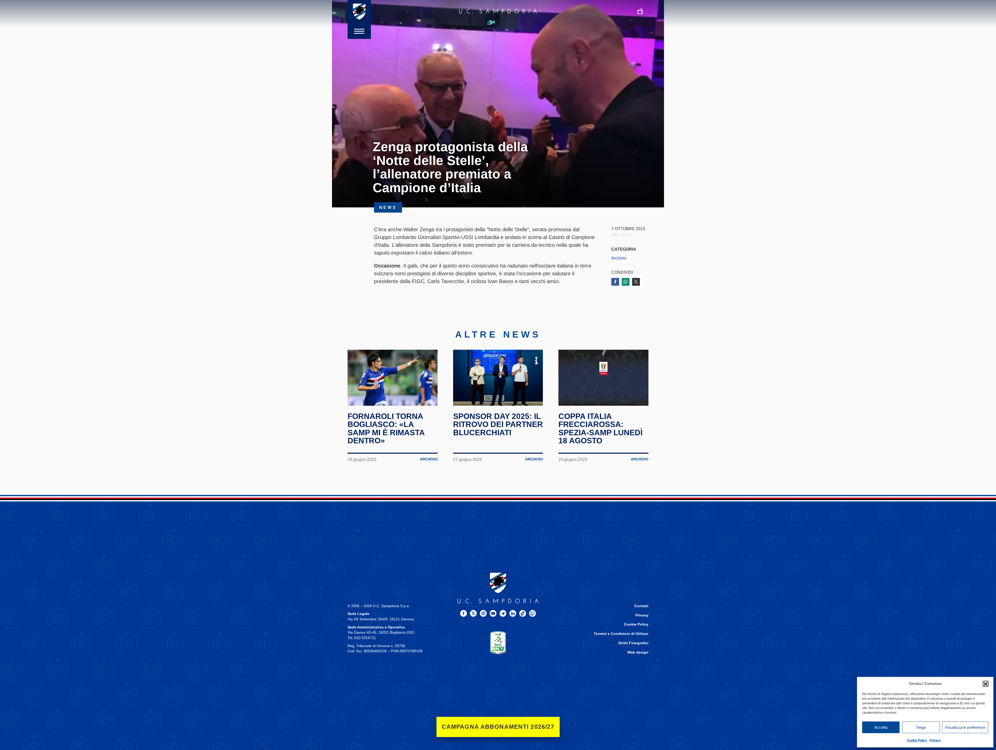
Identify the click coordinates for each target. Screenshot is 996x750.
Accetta (880, 727)
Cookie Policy (917, 740)
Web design (637, 652)
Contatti (641, 606)
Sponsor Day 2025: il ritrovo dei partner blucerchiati (498, 424)
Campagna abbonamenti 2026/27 (498, 727)
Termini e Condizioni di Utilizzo (621, 634)
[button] (985, 683)
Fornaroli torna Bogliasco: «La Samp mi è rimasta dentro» (386, 428)
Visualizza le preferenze (965, 727)
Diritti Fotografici (633, 643)
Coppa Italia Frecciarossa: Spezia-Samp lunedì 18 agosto (600, 428)
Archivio (618, 258)
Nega (920, 727)
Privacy (935, 740)
